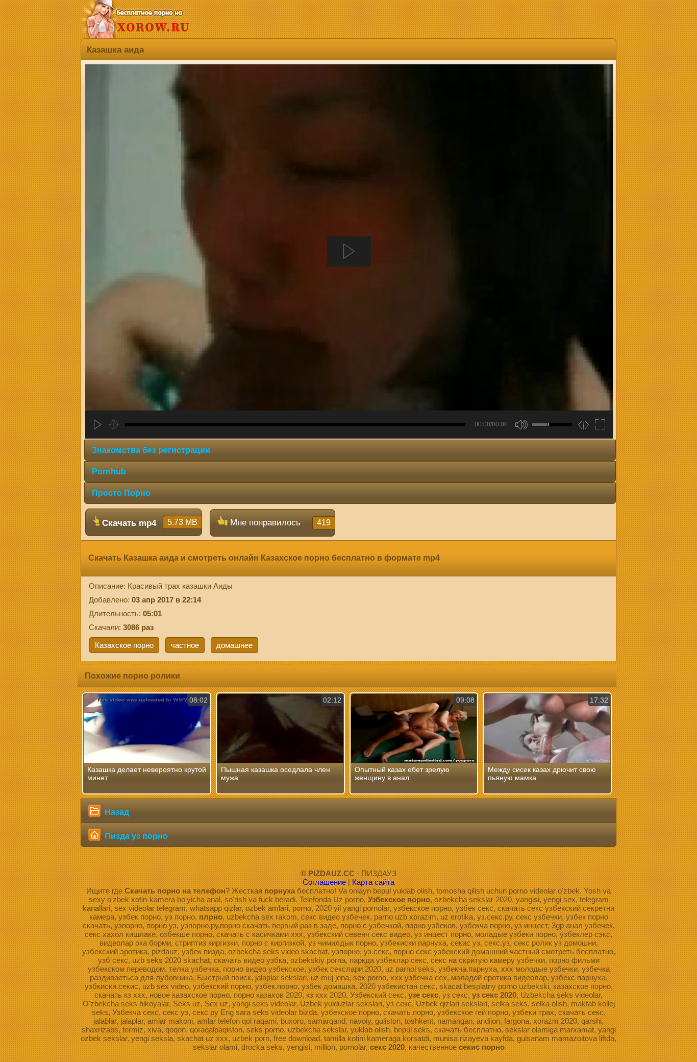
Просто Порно (121, 493)
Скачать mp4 (148, 523)
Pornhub (109, 471)
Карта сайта (373, 882)
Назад (116, 812)
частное (185, 645)
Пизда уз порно (135, 836)
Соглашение (324, 882)
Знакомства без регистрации (151, 450)
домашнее (234, 645)
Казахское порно (124, 645)
